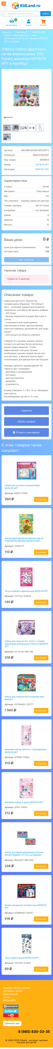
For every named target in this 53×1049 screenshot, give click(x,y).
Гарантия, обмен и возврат (16, 987)
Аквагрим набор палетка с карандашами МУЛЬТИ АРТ (25, 750)
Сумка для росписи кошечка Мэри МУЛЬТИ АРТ (22, 486)
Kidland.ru (6, 32)
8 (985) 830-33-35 (34, 1032)
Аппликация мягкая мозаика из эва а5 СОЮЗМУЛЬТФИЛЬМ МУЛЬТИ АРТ (24, 539)
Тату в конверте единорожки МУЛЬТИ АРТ (26, 591)
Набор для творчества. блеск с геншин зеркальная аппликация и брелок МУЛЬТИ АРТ (26, 644)
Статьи (6, 997)
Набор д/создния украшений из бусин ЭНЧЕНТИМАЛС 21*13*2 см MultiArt (24, 853)
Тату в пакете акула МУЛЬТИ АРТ (21, 958)
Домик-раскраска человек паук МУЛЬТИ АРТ (25, 906)
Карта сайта (9, 1000)
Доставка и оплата (12, 990)
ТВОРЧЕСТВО (38, 32)
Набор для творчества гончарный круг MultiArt (24, 698)
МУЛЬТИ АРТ (42, 164)
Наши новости (10, 994)
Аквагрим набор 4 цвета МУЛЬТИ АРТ (24, 802)
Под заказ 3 (21, 32)
